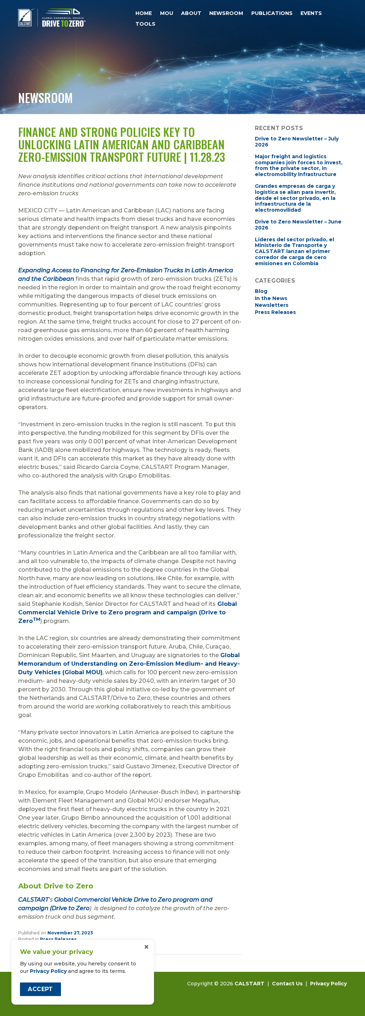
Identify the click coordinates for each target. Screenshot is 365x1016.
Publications (272, 13)
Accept (40, 989)
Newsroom (226, 13)
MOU (166, 13)
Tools (145, 24)
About (191, 13)
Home (143, 13)
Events (311, 13)
